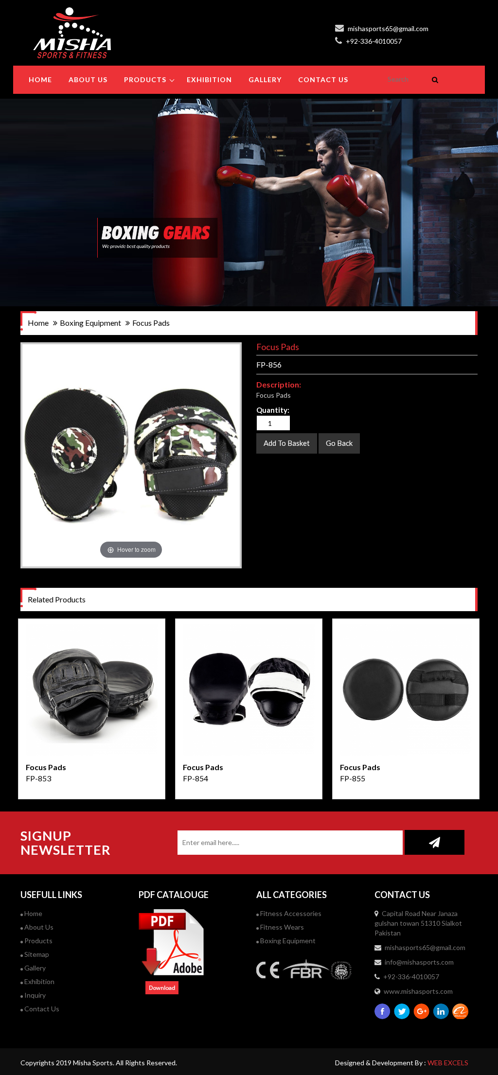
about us (88, 79)
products (145, 79)
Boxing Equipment (287, 940)
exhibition (209, 79)
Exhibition (38, 981)
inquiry (34, 995)
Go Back (339, 443)
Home (40, 79)
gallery (265, 79)
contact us (323, 79)
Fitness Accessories (290, 913)
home (38, 322)
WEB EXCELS (447, 1062)
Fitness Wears (281, 927)
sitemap (36, 954)
